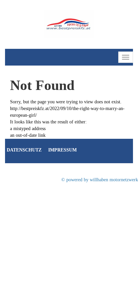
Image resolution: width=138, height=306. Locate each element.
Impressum (62, 149)
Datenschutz (24, 149)
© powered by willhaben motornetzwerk (99, 179)
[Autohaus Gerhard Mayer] (69, 23)
